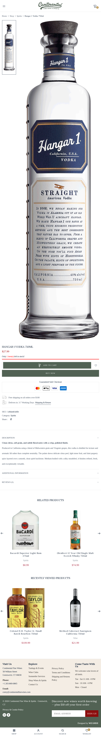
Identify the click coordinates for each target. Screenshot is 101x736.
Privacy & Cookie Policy (13, 710)
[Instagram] (4, 715)
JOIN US (92, 713)
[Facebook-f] (8, 715)
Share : (5, 419)
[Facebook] (11, 419)
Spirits (19, 16)
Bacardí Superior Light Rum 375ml (26, 554)
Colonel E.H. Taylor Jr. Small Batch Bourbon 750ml (26, 632)
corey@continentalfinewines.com (16, 692)
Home (4, 16)
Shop (12, 16)
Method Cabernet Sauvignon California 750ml (75, 632)
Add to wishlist (95, 365)
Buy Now (50, 373)
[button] (95, 5)
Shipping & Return (43, 402)
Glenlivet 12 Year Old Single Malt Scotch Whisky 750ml (75, 554)
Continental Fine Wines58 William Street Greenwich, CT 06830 (12, 671)
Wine (75, 638)
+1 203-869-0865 (10, 683)
